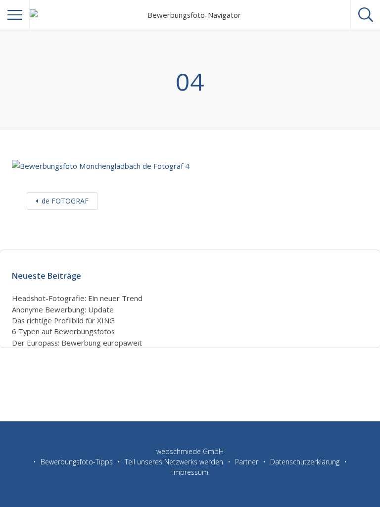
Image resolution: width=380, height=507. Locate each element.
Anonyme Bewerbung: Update (63, 309)
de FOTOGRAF (65, 200)
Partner (246, 461)
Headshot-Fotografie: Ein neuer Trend (77, 298)
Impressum (190, 472)
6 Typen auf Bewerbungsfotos (63, 331)
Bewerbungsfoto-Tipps (77, 461)
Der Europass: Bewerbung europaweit (77, 343)
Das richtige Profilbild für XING (63, 320)
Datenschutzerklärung (304, 461)
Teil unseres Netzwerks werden (174, 461)
